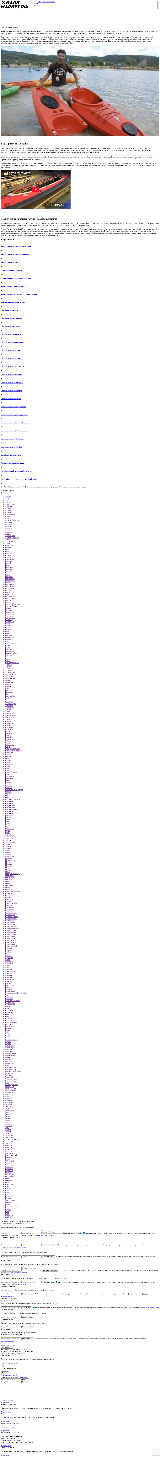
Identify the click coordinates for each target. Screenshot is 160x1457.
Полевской (9, 997)
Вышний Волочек (12, 643)
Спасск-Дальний (11, 1085)
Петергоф (8, 989)
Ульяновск (9, 1135)
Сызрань (8, 1100)
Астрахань (9, 542)
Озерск (7, 960)
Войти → (5, 1372)
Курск (7, 831)
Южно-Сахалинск (12, 1206)
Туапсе (7, 1124)
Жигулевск (9, 706)
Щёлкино (8, 1196)
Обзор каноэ (5, 25)
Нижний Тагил (11, 919)
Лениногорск (10, 837)
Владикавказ (10, 614)
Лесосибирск (10, 842)
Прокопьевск (10, 1003)
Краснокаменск (11, 805)
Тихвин (8, 1112)
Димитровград (10, 674)
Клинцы (8, 782)
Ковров (8, 784)
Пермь (7, 987)
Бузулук (8, 600)
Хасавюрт (9, 1157)
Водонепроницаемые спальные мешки (16, 278)
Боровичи (9, 590)
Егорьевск (9, 692)
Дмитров (8, 676)
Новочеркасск (10, 942)
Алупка (8, 508)
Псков (7, 1007)
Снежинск (9, 1075)
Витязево (8, 610)
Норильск (9, 950)
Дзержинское (10, 672)
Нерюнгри (9, 905)
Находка (8, 901)
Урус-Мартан (10, 1137)
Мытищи (8, 889)
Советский (9, 1077)
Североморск (10, 1055)
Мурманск (9, 885)
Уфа (6, 1143)
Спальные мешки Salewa (11, 326)
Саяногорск (9, 1046)
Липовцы (8, 848)
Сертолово (9, 1063)
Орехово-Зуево (10, 971)
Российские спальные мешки (12, 463)
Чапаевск (8, 1163)
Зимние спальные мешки (11, 262)
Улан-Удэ (8, 1134)
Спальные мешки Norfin (10, 350)
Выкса (7, 641)
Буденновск (9, 598)
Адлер (7, 499)
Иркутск (8, 731)
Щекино (8, 1194)
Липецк (8, 846)
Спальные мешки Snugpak (11, 318)
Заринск (8, 711)
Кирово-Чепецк (11, 772)
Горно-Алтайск (11, 653)
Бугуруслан (9, 596)
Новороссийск (10, 934)
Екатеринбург (10, 696)
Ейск (7, 694)
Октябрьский (10, 964)
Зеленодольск (10, 717)
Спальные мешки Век (9, 310)
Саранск (8, 1042)
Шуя (7, 1192)
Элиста (8, 1202)
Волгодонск (9, 622)
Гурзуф (7, 661)
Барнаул (8, 555)
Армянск (8, 530)
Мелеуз (8, 870)
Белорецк (8, 571)
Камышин (9, 753)
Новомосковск (10, 930)
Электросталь (10, 1200)
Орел (7, 967)
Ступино (8, 1094)
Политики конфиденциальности (44, 1235)
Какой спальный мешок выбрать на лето (17, 471)
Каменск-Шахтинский (13, 751)
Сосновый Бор (10, 1081)
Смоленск (9, 1073)
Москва (8, 883)
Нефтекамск (9, 907)
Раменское (9, 1012)
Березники (9, 577)
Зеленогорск (9, 713)
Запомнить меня (10, 1369)
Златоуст (8, 719)
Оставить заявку (48, 1245)
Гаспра (7, 647)
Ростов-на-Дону (11, 1022)
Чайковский (9, 1161)
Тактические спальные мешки (13, 302)
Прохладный (10, 1005)
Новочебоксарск (11, 940)
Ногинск (8, 948)
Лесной (8, 840)
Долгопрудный (10, 678)
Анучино (8, 522)
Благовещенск (10, 586)
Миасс (7, 872)
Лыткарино (9, 856)
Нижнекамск (10, 915)
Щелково (8, 1198)
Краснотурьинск (11, 811)
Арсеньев (8, 532)
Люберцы (8, 858)
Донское (8, 686)
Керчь (7, 758)
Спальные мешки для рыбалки (13, 407)
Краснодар (9, 803)
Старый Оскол (10, 1091)
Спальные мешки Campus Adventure (15, 423)
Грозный (8, 655)
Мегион (8, 868)
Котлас (7, 797)
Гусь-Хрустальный (12, 663)
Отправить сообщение (46, 2)
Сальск (7, 1036)
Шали (7, 1186)
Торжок (8, 1120)
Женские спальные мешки (11, 270)
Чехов (7, 1178)
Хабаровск (9, 1153)
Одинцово (9, 958)
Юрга (7, 1208)
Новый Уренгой (11, 946)
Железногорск (10, 704)
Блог (34, 5)
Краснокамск (10, 807)
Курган (8, 827)
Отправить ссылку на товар (72, 1233)
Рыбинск (8, 1028)
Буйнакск (8, 602)
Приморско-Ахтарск (12, 1001)
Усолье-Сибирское (12, 1139)
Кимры (8, 762)
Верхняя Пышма (11, 606)
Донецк (8, 684)
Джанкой (8, 669)
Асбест (7, 540)
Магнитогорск (10, 860)
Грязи (7, 657)
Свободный (9, 1049)
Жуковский (9, 708)
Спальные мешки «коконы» (12, 383)
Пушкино (8, 1008)
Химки (7, 1159)
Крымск (8, 817)
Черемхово (9, 1169)
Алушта (8, 510)
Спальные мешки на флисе (11, 375)
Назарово (8, 893)
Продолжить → (27, 1338)
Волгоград (9, 620)
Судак (7, 1096)
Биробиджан (10, 584)
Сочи (7, 1083)
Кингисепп (9, 764)
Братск (7, 592)
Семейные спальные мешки (12, 455)
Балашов (8, 553)
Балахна (8, 549)
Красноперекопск (11, 809)
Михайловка (10, 878)
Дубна (7, 688)
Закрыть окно (6, 1402)
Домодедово (9, 682)
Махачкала (9, 866)
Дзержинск (9, 670)
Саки (7, 1032)
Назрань (8, 895)
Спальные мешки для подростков (14, 415)
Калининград (10, 745)
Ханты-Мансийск (11, 1155)
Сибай (7, 1065)
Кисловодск (9, 776)
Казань (7, 743)
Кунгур (8, 825)
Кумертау (8, 823)
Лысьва (8, 854)
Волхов (8, 629)
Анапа (7, 516)
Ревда (7, 1014)
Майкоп (8, 862)
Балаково (8, 547)
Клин (7, 780)
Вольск (8, 631)
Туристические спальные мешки (14, 286)
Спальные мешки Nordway (11, 359)
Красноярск (9, 813)
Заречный (9, 710)
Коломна (8, 788)
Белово (7, 565)
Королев (8, 794)
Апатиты (8, 524)
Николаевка (9, 921)
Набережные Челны (12, 891)
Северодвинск (10, 1053)
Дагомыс (8, 665)
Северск (8, 1057)
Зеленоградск (10, 715)
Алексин (8, 506)
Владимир (9, 616)
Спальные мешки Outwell (11, 334)
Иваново (8, 721)
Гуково (7, 659)
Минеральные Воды (12, 874)
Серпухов (8, 1061)
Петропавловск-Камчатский (15, 993)
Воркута (8, 633)
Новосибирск (10, 936)
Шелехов (8, 1190)
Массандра (9, 864)
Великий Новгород (12, 604)
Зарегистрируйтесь (20, 1377)
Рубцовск (8, 1024)
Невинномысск (11, 903)
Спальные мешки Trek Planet (12, 439)
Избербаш (9, 727)
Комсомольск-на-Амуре (14, 790)
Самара (8, 1038)
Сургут (8, 1098)
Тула (7, 1128)
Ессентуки (9, 702)
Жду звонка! (26, 1307)
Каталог (35, 3)
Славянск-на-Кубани (13, 1071)
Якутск (8, 1210)
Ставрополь (9, 1087)
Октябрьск (9, 962)
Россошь (8, 1020)
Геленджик (9, 649)
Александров (10, 504)
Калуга (7, 747)
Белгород (8, 561)
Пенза (7, 983)
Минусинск (9, 876)
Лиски (7, 850)
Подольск (8, 995)
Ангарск (8, 518)
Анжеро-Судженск (12, 520)
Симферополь (10, 1067)
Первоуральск (10, 985)
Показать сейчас (27, 1317)
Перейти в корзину (8, 1427)
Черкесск (8, 1173)
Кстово (8, 819)
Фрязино (8, 1151)
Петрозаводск (10, 991)
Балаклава (9, 545)
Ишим (7, 735)
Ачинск (8, 543)
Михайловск (10, 880)
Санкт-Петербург (11, 1040)
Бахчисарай (9, 559)
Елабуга (8, 698)
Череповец (9, 1171)
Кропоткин (9, 815)
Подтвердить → (7, 1347)
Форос (7, 1149)
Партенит (8, 981)
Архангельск (10, 536)
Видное (8, 608)
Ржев (7, 1016)
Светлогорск (10, 1048)
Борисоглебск (10, 588)
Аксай (7, 502)
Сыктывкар (9, 1102)
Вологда (8, 627)
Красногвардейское (12, 799)
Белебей (8, 563)
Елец (7, 700)
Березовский (10, 579)
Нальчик (8, 897)
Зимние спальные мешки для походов (15, 254)
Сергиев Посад (10, 1059)
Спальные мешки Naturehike (12, 367)
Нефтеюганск (10, 909)
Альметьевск (10, 514)
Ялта (7, 1212)
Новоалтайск (10, 923)
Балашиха (9, 551)
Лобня (7, 852)
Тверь (7, 1108)
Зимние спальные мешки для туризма (16, 246)
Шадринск (9, 1184)
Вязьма (7, 645)
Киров (7, 768)
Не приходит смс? (20, 1347)
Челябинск (9, 1167)
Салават (8, 1034)
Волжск (8, 624)
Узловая (8, 1132)
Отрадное (8, 975)
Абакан (8, 497)
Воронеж (8, 635)
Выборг (8, 639)
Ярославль (9, 1216)
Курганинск (9, 829)
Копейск (8, 792)
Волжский (9, 626)
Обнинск (8, 956)
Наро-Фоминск (11, 899)
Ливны (7, 844)
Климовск (9, 778)
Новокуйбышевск (12, 926)
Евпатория (9, 690)
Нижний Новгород (12, 917)
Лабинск (8, 835)
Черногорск (9, 1175)
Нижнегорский (11, 913)
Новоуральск (10, 938)
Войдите (23, 1349)
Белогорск (9, 567)
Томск (7, 1118)
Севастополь (10, 1051)
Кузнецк (8, 821)
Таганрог (8, 1104)
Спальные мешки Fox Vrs (11, 399)
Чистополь (9, 1180)
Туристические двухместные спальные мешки (19, 294)
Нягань (8, 954)
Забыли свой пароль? (9, 1375)
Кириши (8, 766)
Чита (7, 1182)
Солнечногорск (11, 1079)
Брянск (7, 594)
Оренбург (8, 969)
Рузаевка (8, 1026)
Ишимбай (9, 737)
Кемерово (8, 756)
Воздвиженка (10, 618)
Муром (7, 887)
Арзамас (8, 526)
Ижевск (8, 725)
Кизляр (8, 760)
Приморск (9, 999)
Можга (7, 881)
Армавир (8, 528)
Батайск (8, 557)
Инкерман (9, 729)
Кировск (8, 774)
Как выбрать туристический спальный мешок (19, 479)
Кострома (8, 796)
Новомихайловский (12, 928)
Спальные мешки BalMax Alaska (14, 431)
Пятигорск (9, 1010)
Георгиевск (9, 651)
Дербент (8, 667)
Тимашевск (9, 1110)
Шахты (8, 1188)
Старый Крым (10, 1089)
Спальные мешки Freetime (11, 391)
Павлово (8, 977)
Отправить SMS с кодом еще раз (13, 1353)
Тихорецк (8, 1114)
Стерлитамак (10, 1092)
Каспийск (9, 754)
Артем (7, 534)
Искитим (8, 733)
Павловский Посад (12, 979)
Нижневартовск (11, 911)
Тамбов (8, 1106)
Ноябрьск (8, 952)
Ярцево (8, 1218)
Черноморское (10, 1176)
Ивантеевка (9, 723)
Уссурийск (9, 1141)
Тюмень (8, 1130)
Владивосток (10, 612)
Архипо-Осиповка (12, 538)
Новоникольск (10, 932)
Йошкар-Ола (10, 739)
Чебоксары (9, 1165)
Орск (7, 973)
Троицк (8, 1122)
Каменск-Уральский (12, 749)
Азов (7, 500)
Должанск (9, 680)
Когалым (8, 786)
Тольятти (8, 1116)
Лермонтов (9, 838)
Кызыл (7, 833)
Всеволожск (9, 637)
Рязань (7, 1030)
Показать (25, 1379)
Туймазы (8, 1126)
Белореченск (10, 573)
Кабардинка (9, 741)
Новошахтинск (10, 944)
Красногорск (10, 801)
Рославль (8, 1018)
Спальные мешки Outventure (12, 342)
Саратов (8, 1044)
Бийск (7, 583)
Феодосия (9, 1145)
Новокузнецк (10, 924)
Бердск (7, 575)
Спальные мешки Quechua (11, 447)
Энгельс (8, 1204)
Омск (7, 965)
